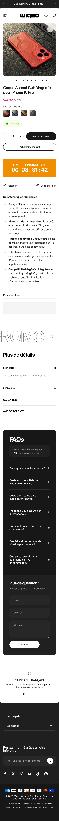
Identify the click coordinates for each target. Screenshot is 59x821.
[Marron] (24, 113)
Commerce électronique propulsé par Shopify (33, 797)
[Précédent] (4, 4)
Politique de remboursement (18, 803)
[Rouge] (6, 113)
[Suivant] (54, 4)
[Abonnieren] (50, 761)
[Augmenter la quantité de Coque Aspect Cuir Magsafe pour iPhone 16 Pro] (20, 136)
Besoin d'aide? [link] (48, 185)
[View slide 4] (35, 694)
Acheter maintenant (30, 146)
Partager (12, 185)
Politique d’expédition (33, 807)
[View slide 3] (31, 694)
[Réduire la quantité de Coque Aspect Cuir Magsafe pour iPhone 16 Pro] (6, 136)
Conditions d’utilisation (14, 807)
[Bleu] (15, 113)
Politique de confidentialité (41, 803)
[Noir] (33, 113)
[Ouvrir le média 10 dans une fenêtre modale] (50, 29)
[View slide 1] (24, 694)
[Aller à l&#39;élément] (12, 80)
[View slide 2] (28, 694)
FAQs (15, 453)
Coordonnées (48, 807)
